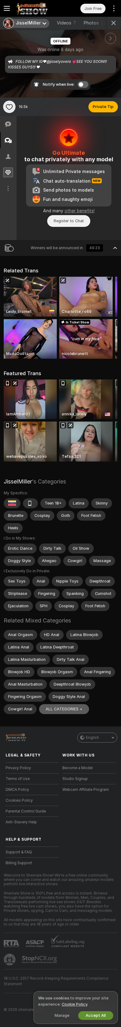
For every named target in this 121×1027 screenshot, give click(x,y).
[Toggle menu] (7, 8)
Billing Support (19, 863)
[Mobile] (30, 503)
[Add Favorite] (9, 107)
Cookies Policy (19, 800)
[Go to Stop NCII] (40, 959)
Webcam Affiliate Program (85, 789)
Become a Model (77, 768)
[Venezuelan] (12, 503)
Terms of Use (18, 779)
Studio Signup (75, 779)
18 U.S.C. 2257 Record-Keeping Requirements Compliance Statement (56, 981)
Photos (94, 23)
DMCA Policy (17, 789)
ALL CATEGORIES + (64, 709)
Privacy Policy (18, 768)
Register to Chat (69, 221)
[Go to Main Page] (37, 8)
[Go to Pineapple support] (10, 959)
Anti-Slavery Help (21, 822)
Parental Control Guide (26, 811)
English (92, 737)
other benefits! (80, 210)
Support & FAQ (19, 852)
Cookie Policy (74, 1004)
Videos (66, 23)
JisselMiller (18, 481)
